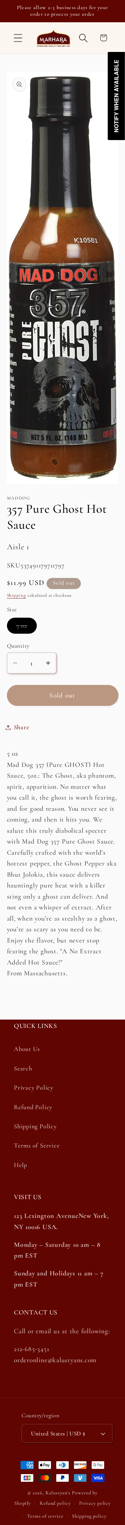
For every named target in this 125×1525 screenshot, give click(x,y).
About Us (27, 1049)
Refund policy (55, 1503)
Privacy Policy (33, 1087)
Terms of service (45, 1516)
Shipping (16, 595)
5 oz (26, 628)
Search (23, 1068)
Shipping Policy (35, 1126)
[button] (18, 38)
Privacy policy (95, 1503)
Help (20, 1165)
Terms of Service (36, 1145)
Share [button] (21, 727)
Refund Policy (33, 1107)
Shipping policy (89, 1516)
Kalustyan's (57, 1493)
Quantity (18, 645)
